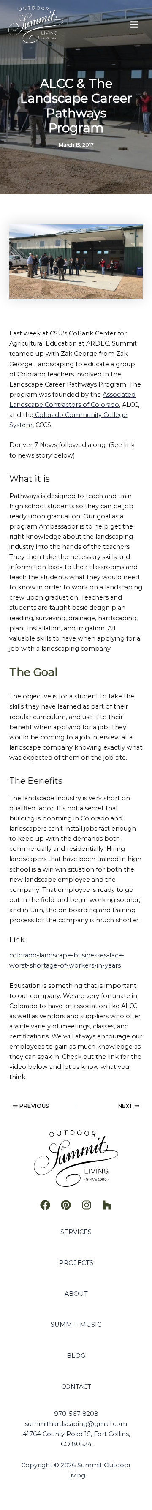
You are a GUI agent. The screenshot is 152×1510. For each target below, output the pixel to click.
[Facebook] (45, 1205)
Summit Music (76, 1324)
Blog (76, 1356)
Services (76, 1232)
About (76, 1293)
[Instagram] (86, 1205)
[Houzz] (107, 1205)
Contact (76, 1386)
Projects (76, 1263)
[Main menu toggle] (134, 24)
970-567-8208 (76, 1413)
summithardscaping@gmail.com (76, 1424)
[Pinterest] (66, 1205)
